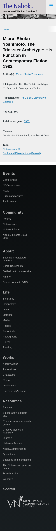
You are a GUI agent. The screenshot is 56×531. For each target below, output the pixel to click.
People (7, 326)
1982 (27, 121)
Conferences (10, 180)
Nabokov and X (11, 149)
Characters (9, 374)
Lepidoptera (9, 385)
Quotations (9, 454)
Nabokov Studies (12, 443)
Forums (7, 218)
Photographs (10, 336)
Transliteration (11, 473)
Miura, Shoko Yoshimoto (29, 74)
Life (6, 292)
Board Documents (13, 266)
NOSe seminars (11, 185)
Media (6, 320)
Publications (9, 201)
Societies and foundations (17, 459)
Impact (6, 309)
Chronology (9, 304)
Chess (6, 380)
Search (9, 489)
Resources (12, 401)
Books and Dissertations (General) (22, 153)
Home (6, 29)
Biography (8, 298)
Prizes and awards (13, 196)
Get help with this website (17, 271)
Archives (7, 407)
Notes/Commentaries (14, 449)
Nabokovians (10, 224)
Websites (8, 479)
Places (6, 342)
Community (13, 212)
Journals (7, 438)
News (6, 190)
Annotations (9, 369)
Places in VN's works (14, 391)
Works (8, 357)
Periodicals (9, 331)
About (8, 251)
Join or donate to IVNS (15, 282)
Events (9, 173)
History (7, 276)
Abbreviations (10, 364)
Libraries (7, 315)
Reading (7, 347)
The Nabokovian (23, 6)
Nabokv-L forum (11, 229)
